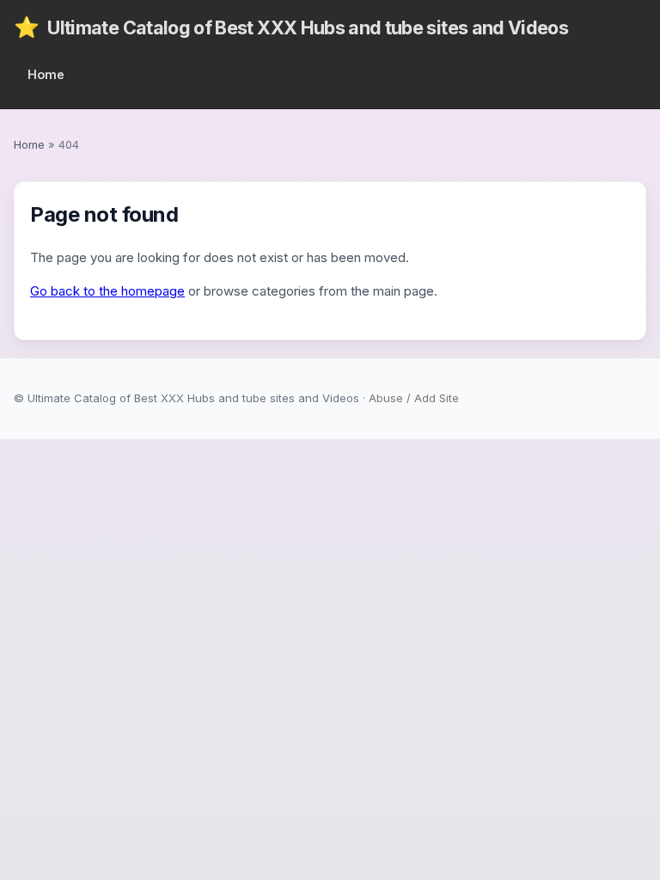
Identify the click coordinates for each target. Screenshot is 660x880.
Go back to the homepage (107, 291)
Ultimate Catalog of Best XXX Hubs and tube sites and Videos (291, 27)
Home (46, 74)
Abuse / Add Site (414, 398)
